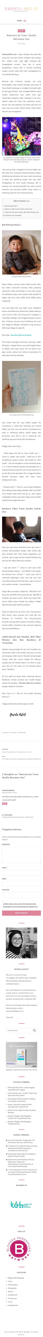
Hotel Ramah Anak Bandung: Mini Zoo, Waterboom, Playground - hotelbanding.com (21, 1162)
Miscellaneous (13, 1285)
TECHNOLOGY (13, 1295)
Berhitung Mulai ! (10, 206)
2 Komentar (22, 732)
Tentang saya (12, 1298)
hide (27, 201)
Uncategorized (13, 1305)
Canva (10, 1281)
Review (10, 1292)
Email (4, 879)
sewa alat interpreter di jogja (18, 1140)
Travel (21, 30)
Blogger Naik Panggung (16, 1278)
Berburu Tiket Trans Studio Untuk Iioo (17, 209)
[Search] (34, 1030)
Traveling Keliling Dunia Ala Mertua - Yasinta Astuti (17, 817)
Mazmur (5, 790)
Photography (12, 1288)
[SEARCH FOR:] (21, 1030)
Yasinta (6, 732)
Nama (4, 868)
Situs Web (5, 890)
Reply (4, 803)
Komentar (6, 844)
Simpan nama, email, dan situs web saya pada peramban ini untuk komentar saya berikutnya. (20, 906)
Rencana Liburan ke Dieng (21, 335)
